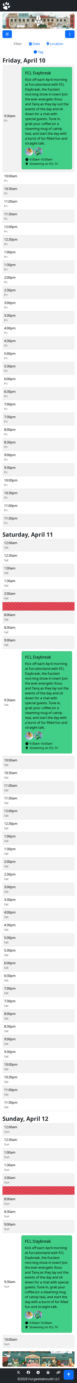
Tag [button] (40, 52)
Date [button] (36, 44)
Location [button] (56, 44)
